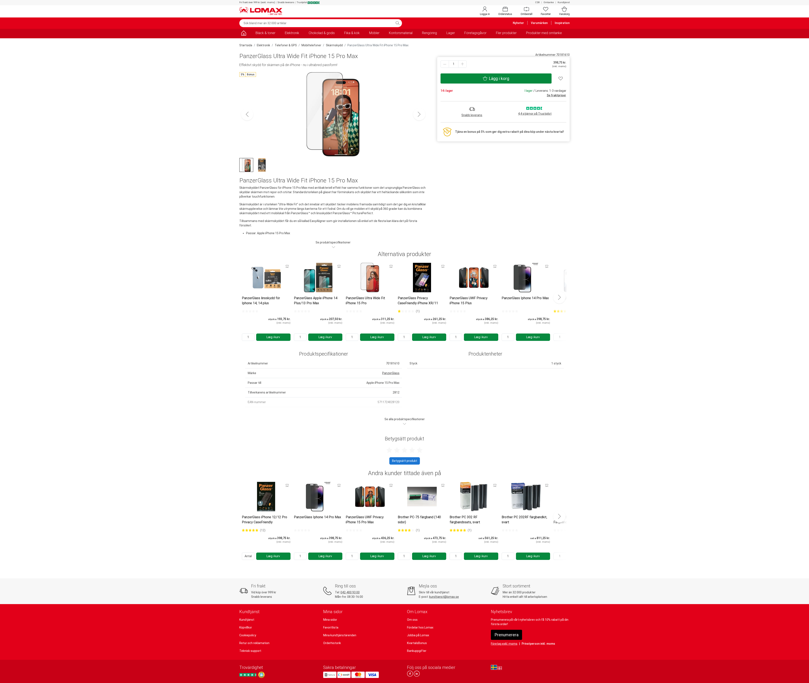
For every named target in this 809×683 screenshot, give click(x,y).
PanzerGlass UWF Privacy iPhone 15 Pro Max (365, 519)
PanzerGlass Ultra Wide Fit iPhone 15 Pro (365, 300)
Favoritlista (330, 627)
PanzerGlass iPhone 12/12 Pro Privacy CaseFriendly (264, 519)
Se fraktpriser (556, 95)
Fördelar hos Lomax (420, 627)
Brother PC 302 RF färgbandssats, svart (465, 519)
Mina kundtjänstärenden (339, 635)
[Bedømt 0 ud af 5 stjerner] (250, 311)
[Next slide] (559, 297)
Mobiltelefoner (311, 45)
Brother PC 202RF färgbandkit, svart (524, 519)
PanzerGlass (390, 373)
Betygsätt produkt (404, 460)
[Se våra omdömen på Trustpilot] (248, 675)
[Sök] (397, 23)
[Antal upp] (462, 64)
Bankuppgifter (416, 650)
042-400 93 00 (350, 592)
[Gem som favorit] (287, 266)
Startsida (245, 45)
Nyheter (518, 23)
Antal (248, 556)
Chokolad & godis (322, 33)
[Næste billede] (419, 114)
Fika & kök (352, 33)
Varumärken (539, 23)
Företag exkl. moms (504, 643)
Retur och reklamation (254, 643)
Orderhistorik (332, 643)
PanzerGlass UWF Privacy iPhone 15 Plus (469, 300)
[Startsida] (243, 34)
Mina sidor (330, 619)
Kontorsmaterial (401, 33)
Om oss (412, 619)
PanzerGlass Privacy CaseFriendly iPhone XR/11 (418, 300)
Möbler (374, 33)
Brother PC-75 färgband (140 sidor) (419, 519)
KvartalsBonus (417, 643)
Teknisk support (250, 650)
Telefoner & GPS (286, 45)
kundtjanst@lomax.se (444, 596)
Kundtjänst (564, 2)
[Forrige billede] (247, 114)
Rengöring (429, 33)
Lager (450, 33)
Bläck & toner (265, 33)
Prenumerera (506, 634)
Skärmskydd (334, 45)
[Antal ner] (445, 64)
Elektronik (292, 33)
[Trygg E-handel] (261, 675)
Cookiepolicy (247, 635)
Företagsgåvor (475, 33)
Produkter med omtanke (544, 33)
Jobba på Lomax (418, 635)
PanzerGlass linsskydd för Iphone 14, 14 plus (261, 300)
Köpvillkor (245, 627)
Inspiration (562, 23)
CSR (537, 2)
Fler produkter (506, 33)
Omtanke (549, 2)
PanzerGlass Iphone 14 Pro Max (525, 298)
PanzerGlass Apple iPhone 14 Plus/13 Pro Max (315, 300)
